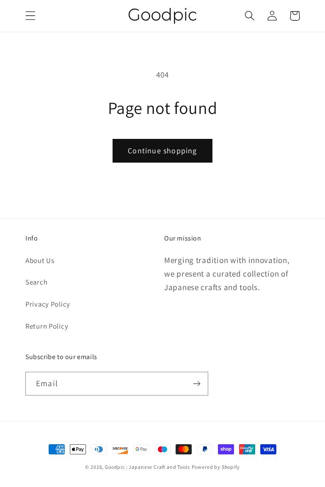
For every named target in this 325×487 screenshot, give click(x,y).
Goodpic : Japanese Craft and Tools (147, 467)
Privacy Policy (47, 304)
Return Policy (46, 326)
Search (36, 282)
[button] (30, 16)
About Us (40, 260)
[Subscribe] (196, 384)
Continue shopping (162, 150)
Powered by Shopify (216, 467)
